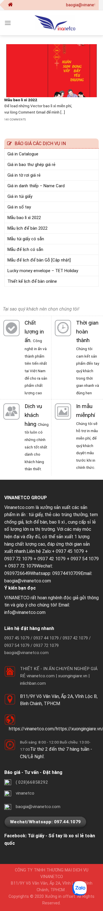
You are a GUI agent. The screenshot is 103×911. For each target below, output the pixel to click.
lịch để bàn (36, 522)
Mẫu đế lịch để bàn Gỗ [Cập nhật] (39, 260)
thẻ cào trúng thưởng (66, 514)
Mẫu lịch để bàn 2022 (27, 228)
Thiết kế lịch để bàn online (32, 281)
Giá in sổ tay (19, 207)
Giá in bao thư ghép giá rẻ (31, 164)
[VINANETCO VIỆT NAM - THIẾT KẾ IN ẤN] (54, 23)
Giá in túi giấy (19, 196)
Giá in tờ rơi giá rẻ (24, 175)
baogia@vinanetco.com (27, 581)
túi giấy (36, 514)
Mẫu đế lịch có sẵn (25, 249)
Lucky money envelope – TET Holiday (42, 270)
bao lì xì (57, 522)
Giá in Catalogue (22, 154)
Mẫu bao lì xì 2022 (24, 217)
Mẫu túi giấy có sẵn (25, 238)
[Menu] (7, 23)
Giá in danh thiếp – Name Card (36, 185)
